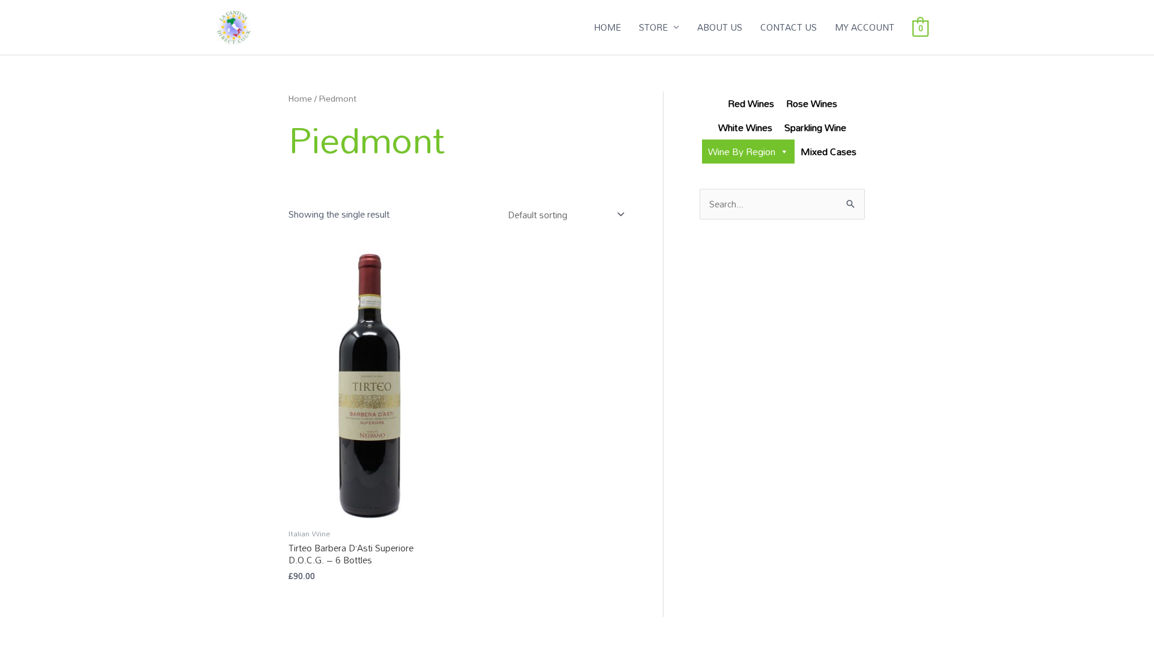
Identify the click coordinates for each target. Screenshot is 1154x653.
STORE (653, 27)
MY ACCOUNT (864, 27)
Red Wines (751, 103)
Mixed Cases (828, 151)
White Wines (745, 127)
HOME (607, 27)
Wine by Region (741, 151)
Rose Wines (811, 103)
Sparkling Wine (815, 127)
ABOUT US (719, 27)
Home (300, 98)
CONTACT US (788, 27)
